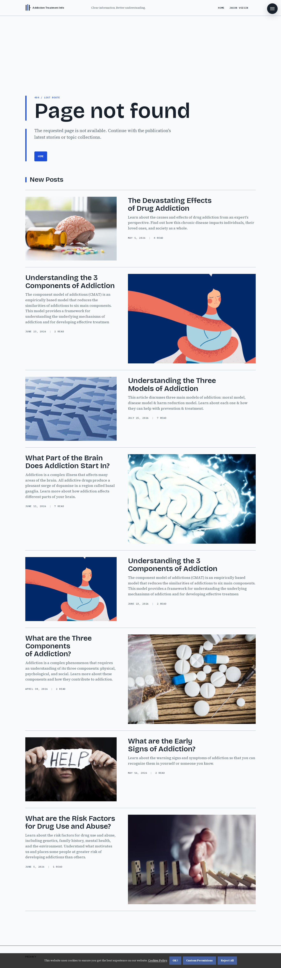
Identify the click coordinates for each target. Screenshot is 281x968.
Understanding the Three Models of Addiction (172, 384)
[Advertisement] (140, 47)
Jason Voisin (238, 7)
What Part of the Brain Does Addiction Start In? (67, 462)
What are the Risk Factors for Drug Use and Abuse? (70, 822)
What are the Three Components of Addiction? (58, 646)
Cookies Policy (157, 960)
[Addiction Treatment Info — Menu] (272, 8)
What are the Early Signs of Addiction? (161, 745)
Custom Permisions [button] (199, 960)
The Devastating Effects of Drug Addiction (170, 204)
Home (221, 7)
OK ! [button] (175, 960)
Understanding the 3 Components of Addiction (70, 281)
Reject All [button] (227, 960)
